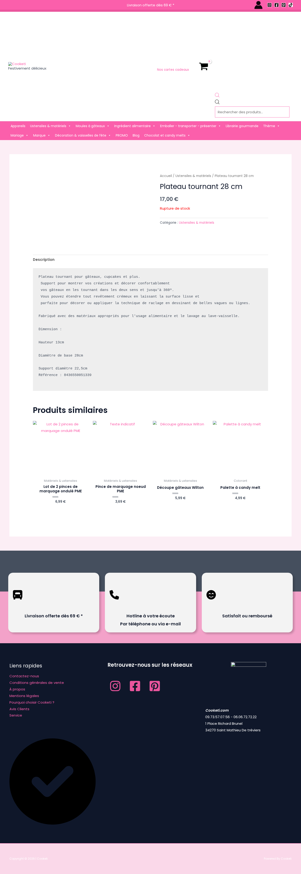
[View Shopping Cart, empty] (203, 66)
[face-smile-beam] (211, 602)
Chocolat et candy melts (165, 135)
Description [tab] (44, 259)
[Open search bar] (217, 96)
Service (15, 715)
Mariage (17, 135)
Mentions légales (24, 695)
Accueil (166, 176)
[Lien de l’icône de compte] (258, 5)
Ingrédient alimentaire (132, 126)
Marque (39, 135)
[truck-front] (17, 602)
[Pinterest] (283, 5)
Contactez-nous (24, 676)
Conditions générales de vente (36, 682)
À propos (17, 689)
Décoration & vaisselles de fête (80, 135)
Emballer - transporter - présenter (188, 126)
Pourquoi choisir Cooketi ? (31, 702)
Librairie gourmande (242, 126)
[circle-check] (52, 823)
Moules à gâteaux (90, 126)
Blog (136, 135)
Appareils (18, 126)
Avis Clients (19, 708)
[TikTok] (291, 5)
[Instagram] (269, 5)
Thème (269, 126)
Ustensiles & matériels (48, 126)
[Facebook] (276, 5)
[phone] (114, 602)
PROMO (122, 135)
